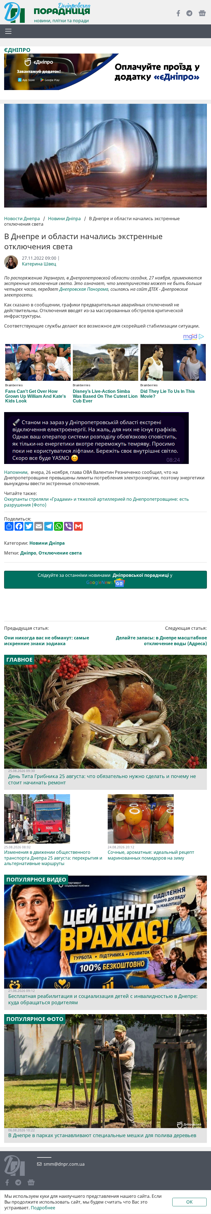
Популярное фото (34, 1019)
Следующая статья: (161, 636)
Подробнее (43, 1208)
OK (189, 1202)
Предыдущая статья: (46, 636)
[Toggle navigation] (8, 31)
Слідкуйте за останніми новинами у (105, 579)
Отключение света (60, 553)
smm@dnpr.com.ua (64, 1164)
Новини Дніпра (64, 219)
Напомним (15, 472)
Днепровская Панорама (83, 289)
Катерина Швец (39, 264)
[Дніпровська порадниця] (18, 1166)
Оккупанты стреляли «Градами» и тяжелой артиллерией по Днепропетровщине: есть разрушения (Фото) (96, 502)
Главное (19, 659)
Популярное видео (36, 879)
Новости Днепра (22, 219)
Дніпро (28, 553)
